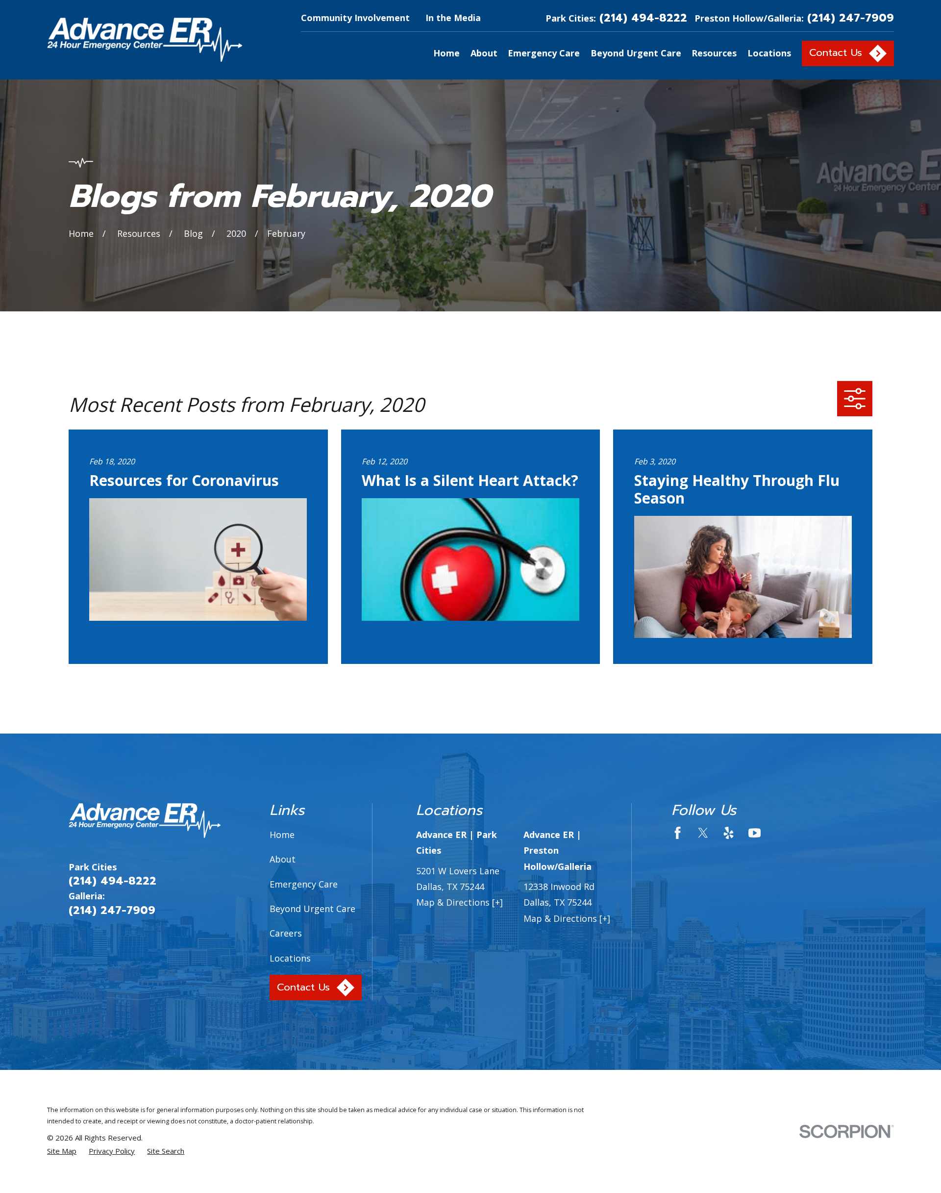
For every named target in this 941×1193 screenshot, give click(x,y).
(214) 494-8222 (643, 18)
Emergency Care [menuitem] (544, 53)
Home (282, 834)
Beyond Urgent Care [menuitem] (636, 53)
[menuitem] (61, 1151)
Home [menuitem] (446, 53)
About (283, 859)
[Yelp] (728, 833)
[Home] (144, 40)
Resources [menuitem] (714, 53)
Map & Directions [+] (459, 902)
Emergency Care (304, 884)
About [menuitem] (483, 53)
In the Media (453, 18)
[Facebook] (677, 833)
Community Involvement (355, 18)
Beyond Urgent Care (312, 908)
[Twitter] (703, 833)
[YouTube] (754, 833)
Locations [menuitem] (769, 53)
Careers (286, 933)
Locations (290, 958)
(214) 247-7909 (850, 18)
